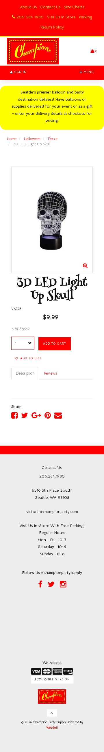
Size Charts (74, 6)
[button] (93, 51)
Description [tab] (25, 373)
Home (11, 138)
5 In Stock (20, 328)
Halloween (32, 138)
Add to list (30, 358)
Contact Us (50, 6)
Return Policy (52, 27)
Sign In (20, 72)
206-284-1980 (29, 17)
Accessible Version (52, 679)
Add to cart (54, 344)
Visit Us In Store (61, 17)
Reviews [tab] (50, 373)
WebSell (52, 728)
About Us (28, 6)
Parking (85, 17)
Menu (88, 72)
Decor (53, 138)
